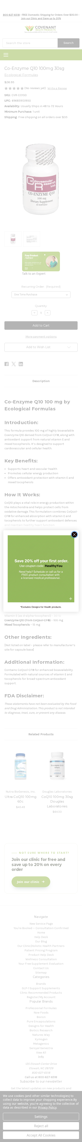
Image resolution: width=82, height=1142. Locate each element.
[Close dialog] (74, 535)
